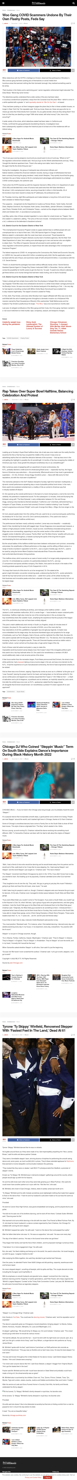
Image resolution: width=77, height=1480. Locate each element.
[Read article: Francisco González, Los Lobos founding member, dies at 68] (6, 363)
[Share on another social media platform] (73, 70)
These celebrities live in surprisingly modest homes (17, 351)
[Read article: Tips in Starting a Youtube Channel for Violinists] (6, 977)
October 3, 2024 (42, 712)
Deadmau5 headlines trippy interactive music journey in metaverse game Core (43, 706)
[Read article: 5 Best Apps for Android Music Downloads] (6, 141)
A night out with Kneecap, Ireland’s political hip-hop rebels (67, 352)
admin (6, 23)
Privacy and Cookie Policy (33, 1477)
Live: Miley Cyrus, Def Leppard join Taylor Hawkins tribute (24, 148)
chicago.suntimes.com (18, 1415)
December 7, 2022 (16, 23)
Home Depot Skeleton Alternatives (61, 147)
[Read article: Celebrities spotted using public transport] (6, 1430)
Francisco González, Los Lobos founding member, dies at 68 (17, 363)
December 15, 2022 (42, 353)
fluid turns (70, 1161)
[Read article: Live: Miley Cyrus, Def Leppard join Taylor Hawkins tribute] (6, 149)
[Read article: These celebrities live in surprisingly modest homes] (6, 351)
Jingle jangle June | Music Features (42, 350)
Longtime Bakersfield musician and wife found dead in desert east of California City (17, 996)
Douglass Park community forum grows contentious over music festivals (68, 978)
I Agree (47, 1477)
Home (4, 10)
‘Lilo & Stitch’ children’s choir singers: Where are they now (68, 705)
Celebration (11, 691)
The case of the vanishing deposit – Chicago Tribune (62, 139)
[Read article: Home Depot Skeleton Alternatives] (44, 149)
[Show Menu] (3, 3)
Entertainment (11, 10)
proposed (20, 662)
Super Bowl (20, 691)
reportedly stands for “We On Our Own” (42, 102)
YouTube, (16, 1317)
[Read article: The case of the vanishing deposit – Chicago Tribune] (44, 141)
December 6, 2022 (42, 1435)
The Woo (39, 304)
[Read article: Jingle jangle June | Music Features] (31, 351)
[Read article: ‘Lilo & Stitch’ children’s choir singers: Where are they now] (57, 705)
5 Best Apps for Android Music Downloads (23, 139)
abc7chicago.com (16, 963)
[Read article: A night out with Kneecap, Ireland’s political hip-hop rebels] (57, 351)
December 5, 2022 (56, 143)
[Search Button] (74, 3)
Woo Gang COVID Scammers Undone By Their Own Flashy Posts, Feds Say (17, 705)
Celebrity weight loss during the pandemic (11, 323)
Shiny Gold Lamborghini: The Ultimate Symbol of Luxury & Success (34, 325)
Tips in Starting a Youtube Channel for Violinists (16, 977)
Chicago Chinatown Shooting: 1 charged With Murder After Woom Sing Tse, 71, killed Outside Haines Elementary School (60, 327)
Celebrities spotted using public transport (17, 1429)
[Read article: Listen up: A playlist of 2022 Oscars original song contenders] (31, 1430)
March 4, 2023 (17, 143)
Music (18, 10)
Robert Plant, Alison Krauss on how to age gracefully (68, 1429)
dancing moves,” (39, 1317)
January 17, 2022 (17, 981)
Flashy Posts (25, 338)
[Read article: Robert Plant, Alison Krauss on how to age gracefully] (57, 1430)
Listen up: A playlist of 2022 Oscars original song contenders (42, 1430)
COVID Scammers (12, 338)
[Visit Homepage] (38, 3)
